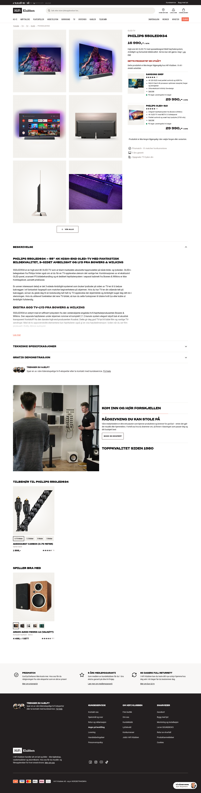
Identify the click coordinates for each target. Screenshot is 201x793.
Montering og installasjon (167, 722)
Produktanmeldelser (165, 737)
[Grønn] (42, 625)
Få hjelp (107, 371)
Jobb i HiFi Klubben (131, 737)
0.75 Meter (19, 539)
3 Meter (40, 539)
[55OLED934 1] (39, 61)
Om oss (126, 717)
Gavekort (161, 712)
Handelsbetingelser (96, 737)
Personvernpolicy (95, 742)
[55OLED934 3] (39, 126)
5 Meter (49, 539)
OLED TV (131, 31)
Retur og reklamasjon (97, 722)
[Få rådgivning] (193, 785)
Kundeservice (171, 3)
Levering (91, 732)
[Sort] (22, 625)
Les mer (48, 3)
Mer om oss (50, 763)
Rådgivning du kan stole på (131, 424)
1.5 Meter (29, 539)
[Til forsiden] (24, 10)
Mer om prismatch (30, 684)
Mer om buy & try (147, 684)
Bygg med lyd (183, 3)
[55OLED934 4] (95, 126)
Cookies (160, 742)
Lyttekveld (127, 727)
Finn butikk (127, 712)
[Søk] (49, 10)
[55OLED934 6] (95, 192)
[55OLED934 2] (95, 61)
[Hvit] (29, 625)
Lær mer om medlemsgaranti (100, 684)
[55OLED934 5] (39, 192)
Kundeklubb (128, 722)
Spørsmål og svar (95, 717)
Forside (16, 26)
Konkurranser (128, 732)
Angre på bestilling (96, 727)
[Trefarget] (16, 625)
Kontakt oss (93, 712)
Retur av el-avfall (164, 732)
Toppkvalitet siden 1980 (128, 435)
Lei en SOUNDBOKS (165, 727)
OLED (33, 26)
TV (22, 26)
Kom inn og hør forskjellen (131, 413)
